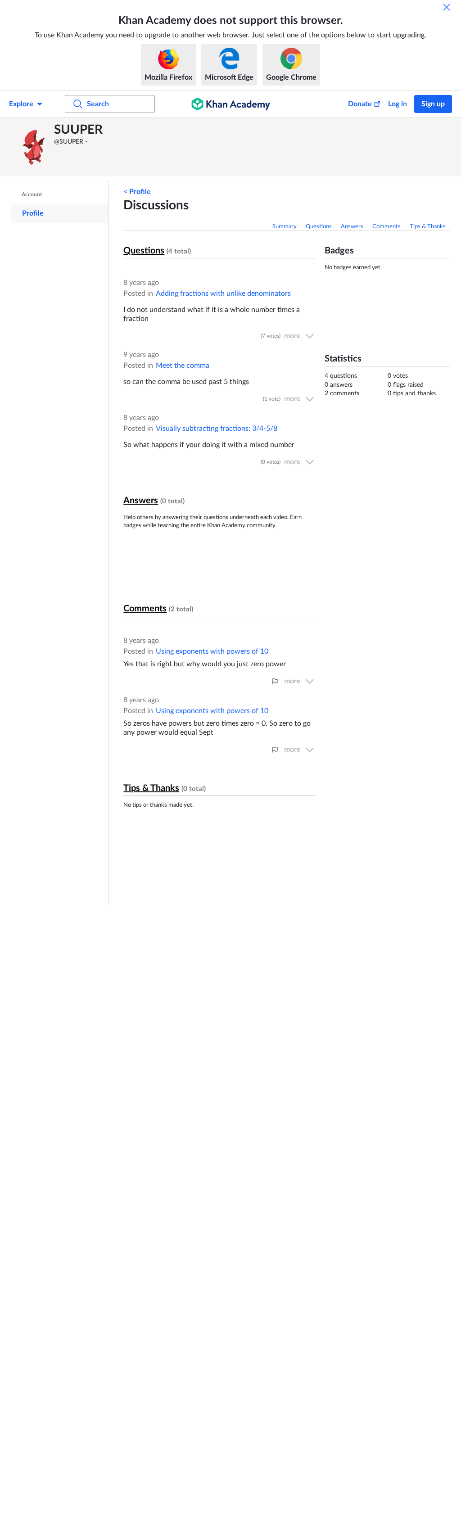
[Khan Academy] (230, 103)
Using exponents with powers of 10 (212, 651)
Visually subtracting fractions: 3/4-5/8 (216, 428)
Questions (319, 227)
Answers (352, 227)
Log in (397, 104)
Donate (360, 104)
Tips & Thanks (428, 227)
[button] (34, 147)
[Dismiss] (446, 7)
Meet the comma (182, 365)
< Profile (137, 191)
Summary (284, 227)
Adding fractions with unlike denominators (223, 293)
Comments (386, 227)
